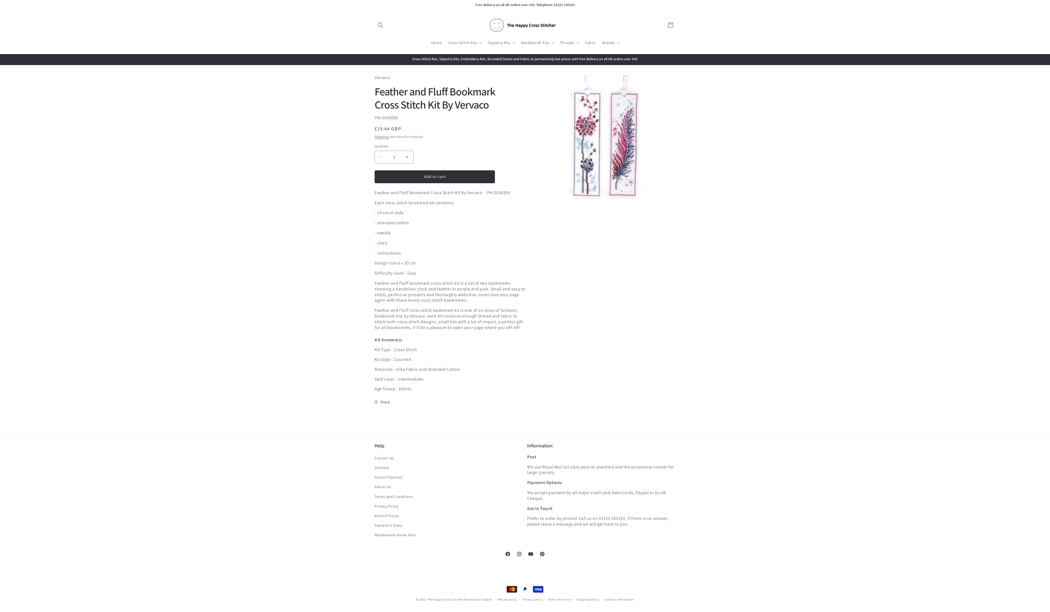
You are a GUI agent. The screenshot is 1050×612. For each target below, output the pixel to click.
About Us (383, 486)
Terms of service (559, 599)
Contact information (619, 599)
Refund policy (507, 599)
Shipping (382, 136)
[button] (381, 25)
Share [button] (385, 401)
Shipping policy (587, 599)
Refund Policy (387, 515)
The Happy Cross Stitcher (445, 599)
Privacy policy (533, 599)
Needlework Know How (395, 534)
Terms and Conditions (394, 496)
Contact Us (384, 458)
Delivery (382, 467)
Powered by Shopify (478, 599)
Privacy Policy (386, 506)
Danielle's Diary (388, 525)
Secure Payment (389, 477)
